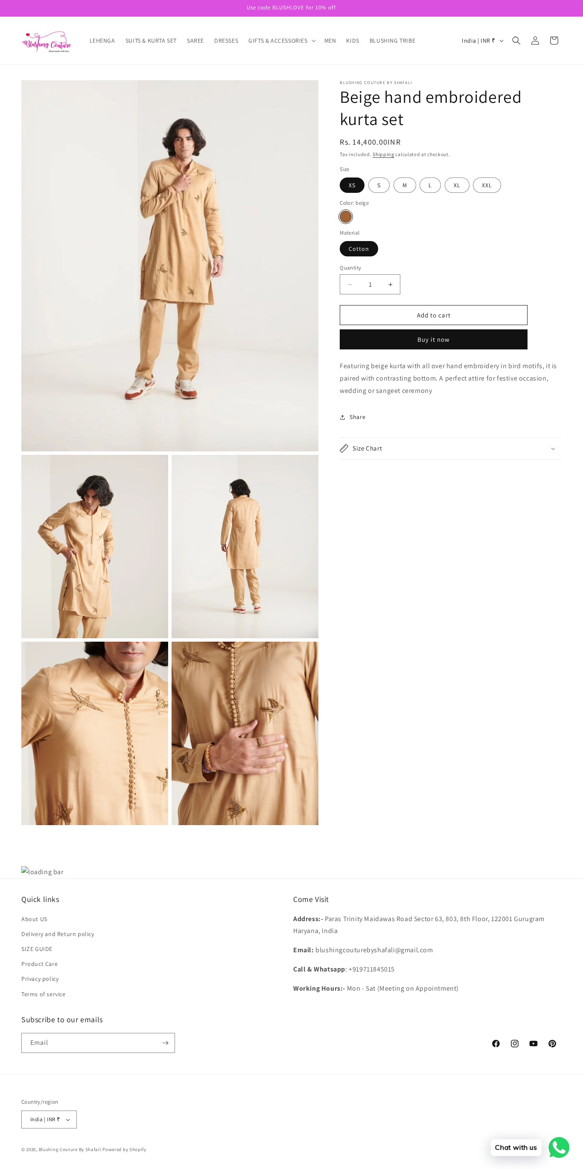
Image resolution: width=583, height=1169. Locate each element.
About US (34, 919)
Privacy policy (39, 979)
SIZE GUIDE (36, 949)
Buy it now (433, 339)
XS (352, 185)
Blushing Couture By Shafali (70, 1149)
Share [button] (357, 417)
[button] (281, 40)
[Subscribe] (165, 1043)
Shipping (383, 154)
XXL (487, 185)
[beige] (346, 217)
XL (457, 185)
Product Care (39, 964)
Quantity (350, 267)
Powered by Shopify (124, 1149)
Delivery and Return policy (57, 934)
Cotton (359, 249)
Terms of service (43, 994)
